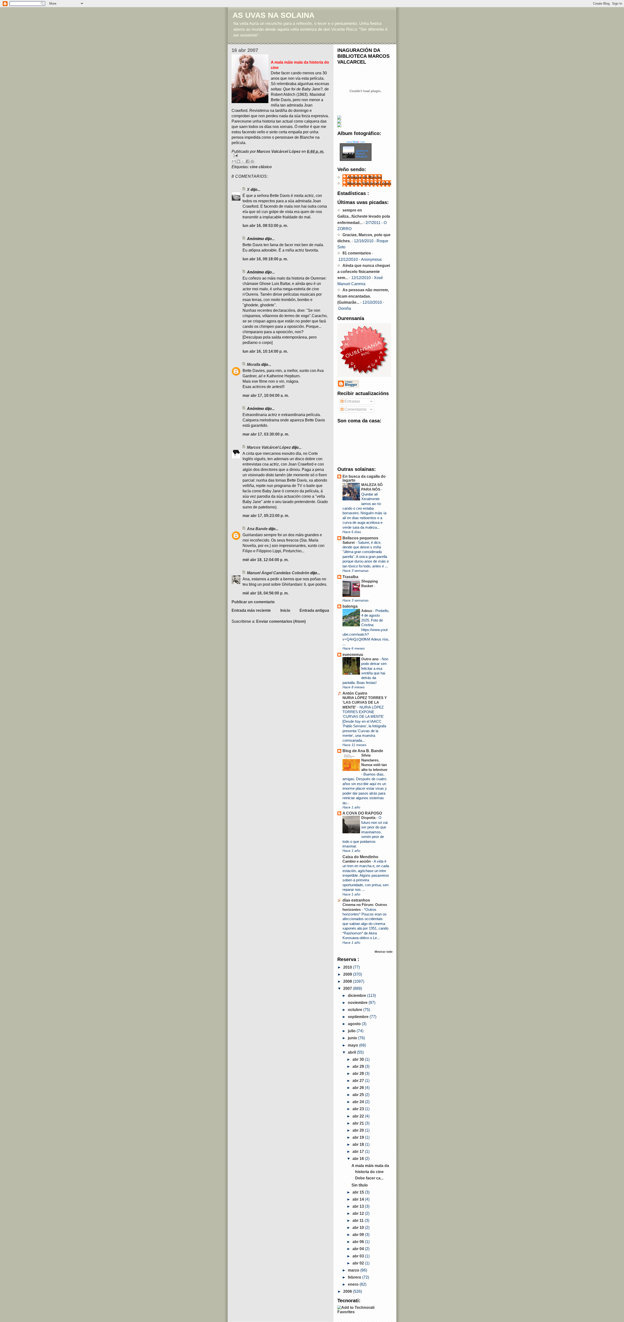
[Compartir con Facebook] (247, 161)
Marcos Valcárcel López (269, 447)
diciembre (357, 995)
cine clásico (261, 167)
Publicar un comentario (253, 602)
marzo (354, 1270)
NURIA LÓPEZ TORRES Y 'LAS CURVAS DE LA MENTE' (364, 702)
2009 (348, 974)
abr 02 (358, 1263)
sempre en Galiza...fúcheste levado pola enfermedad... (363, 216)
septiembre (359, 1017)
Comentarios (355, 409)
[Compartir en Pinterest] (252, 161)
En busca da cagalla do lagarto (364, 478)
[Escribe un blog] (238, 161)
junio (353, 1038)
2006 (348, 1291)
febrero (355, 1277)
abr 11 (358, 1220)
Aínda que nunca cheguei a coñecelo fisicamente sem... (363, 271)
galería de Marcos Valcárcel (362, 153)
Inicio (285, 610)
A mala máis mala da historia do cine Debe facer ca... (370, 1172)
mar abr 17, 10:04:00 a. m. (266, 395)
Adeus (367, 611)
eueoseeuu (352, 654)
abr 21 (358, 1123)
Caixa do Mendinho (360, 857)
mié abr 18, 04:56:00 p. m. (266, 593)
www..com (355, 141)
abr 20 (358, 1130)
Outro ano (370, 659)
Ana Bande (257, 529)
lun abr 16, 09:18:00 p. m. (265, 259)
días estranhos (356, 900)
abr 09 (358, 1235)
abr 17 (358, 1151)
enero (354, 1284)
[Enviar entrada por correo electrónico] (280, 155)
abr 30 (358, 1059)
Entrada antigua (314, 610)
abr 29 (358, 1066)
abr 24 (358, 1102)
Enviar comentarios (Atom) (281, 621)
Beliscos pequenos (360, 538)
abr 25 (358, 1095)
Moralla (253, 364)
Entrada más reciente (251, 610)
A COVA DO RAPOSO (362, 813)
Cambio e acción (357, 861)
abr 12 (358, 1213)
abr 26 (358, 1088)
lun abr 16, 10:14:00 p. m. (265, 351)
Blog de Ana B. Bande (362, 751)
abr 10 (358, 1227)
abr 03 (358, 1256)
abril (352, 1052)
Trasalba (350, 577)
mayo (353, 1045)
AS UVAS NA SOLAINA (273, 15)
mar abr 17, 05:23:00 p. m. (266, 516)
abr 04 (358, 1249)
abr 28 (358, 1073)
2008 (348, 981)
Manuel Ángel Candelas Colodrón (278, 573)
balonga (350, 606)
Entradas (351, 401)
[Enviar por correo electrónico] (233, 161)
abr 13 (358, 1206)
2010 (348, 967)
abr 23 (358, 1109)
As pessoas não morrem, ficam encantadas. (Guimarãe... (363, 296)
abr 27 (358, 1081)
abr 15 (358, 1192)
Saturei (349, 542)
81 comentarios (356, 253)
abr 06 (358, 1242)
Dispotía (368, 818)
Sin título (359, 1185)
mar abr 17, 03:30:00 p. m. (266, 434)
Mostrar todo (383, 951)
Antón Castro (354, 693)
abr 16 (358, 1159)
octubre (355, 1010)
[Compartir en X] (243, 161)
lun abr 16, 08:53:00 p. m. (265, 226)
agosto (355, 1024)
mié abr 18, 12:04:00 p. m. (266, 560)
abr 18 (358, 1144)
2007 (348, 988)
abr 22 (358, 1116)
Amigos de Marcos (364, 177)
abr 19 (358, 1137)
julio (352, 1031)
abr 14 (358, 1199)
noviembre (358, 1003)
